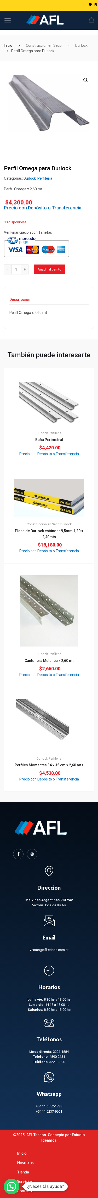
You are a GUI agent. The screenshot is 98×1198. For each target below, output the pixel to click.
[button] (85, 80)
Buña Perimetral (49, 440)
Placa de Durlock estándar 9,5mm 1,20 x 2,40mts (49, 534)
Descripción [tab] (19, 300)
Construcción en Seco (44, 45)
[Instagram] (32, 854)
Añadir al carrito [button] (52, 809)
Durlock (81, 45)
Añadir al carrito (49, 269)
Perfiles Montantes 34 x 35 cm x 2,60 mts (49, 765)
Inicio (8, 45)
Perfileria (44, 178)
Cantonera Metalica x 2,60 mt (49, 661)
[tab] (19, 301)
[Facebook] (18, 854)
